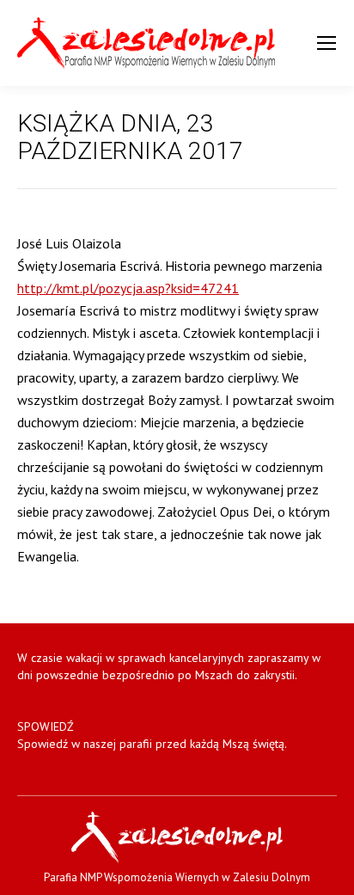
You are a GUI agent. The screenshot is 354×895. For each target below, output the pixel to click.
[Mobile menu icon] (326, 43)
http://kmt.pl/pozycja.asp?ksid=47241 (128, 288)
